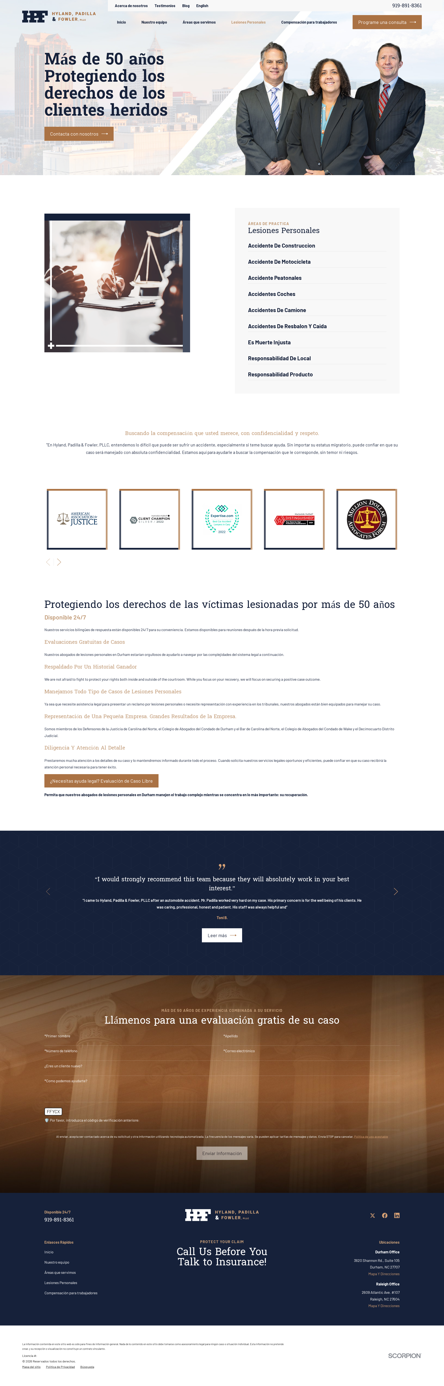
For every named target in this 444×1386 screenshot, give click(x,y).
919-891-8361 (407, 5)
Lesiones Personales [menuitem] (248, 22)
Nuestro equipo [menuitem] (154, 22)
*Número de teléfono (60, 1050)
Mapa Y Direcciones (384, 1273)
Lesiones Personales (60, 1282)
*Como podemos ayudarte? (65, 1080)
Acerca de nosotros (131, 5)
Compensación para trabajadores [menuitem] (309, 22)
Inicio (48, 1252)
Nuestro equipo (56, 1262)
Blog (186, 5)
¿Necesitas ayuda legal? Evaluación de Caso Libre (101, 781)
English (202, 5)
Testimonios (165, 5)
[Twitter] (372, 1215)
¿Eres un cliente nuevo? (63, 1066)
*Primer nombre (57, 1036)
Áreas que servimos (60, 1272)
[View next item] (59, 562)
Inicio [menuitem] (121, 22)
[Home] (59, 17)
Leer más (217, 935)
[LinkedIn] (397, 1215)
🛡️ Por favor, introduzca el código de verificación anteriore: (91, 1120)
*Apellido (230, 1036)
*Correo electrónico (239, 1050)
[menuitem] (317, 246)
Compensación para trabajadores (70, 1292)
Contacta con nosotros (74, 134)
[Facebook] (384, 1215)
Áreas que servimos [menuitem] (199, 22)
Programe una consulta (382, 22)
